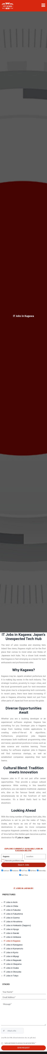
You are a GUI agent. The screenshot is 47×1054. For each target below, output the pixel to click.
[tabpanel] (23, 939)
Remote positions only (14, 861)
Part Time (24, 875)
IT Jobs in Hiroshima (13, 921)
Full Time (24, 871)
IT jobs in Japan (22, 837)
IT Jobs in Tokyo (11, 975)
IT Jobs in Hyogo (11, 929)
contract (6, 871)
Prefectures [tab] (8, 894)
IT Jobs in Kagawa (12, 941)
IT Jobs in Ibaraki (11, 933)
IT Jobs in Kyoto (11, 952)
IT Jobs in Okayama (12, 964)
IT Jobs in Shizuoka (12, 972)
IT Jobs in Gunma (12, 917)
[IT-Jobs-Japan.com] (7, 5)
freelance (15, 871)
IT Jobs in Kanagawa (13, 945)
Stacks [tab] (6, 984)
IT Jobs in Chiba (11, 906)
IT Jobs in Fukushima (13, 914)
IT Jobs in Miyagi (11, 956)
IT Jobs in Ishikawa (12, 937)
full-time (33, 871)
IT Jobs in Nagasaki (12, 960)
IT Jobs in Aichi (10, 902)
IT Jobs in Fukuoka (12, 910)
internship (42, 871)
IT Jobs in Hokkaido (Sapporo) (17, 925)
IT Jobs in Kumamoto (13, 948)
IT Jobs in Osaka (11, 968)
